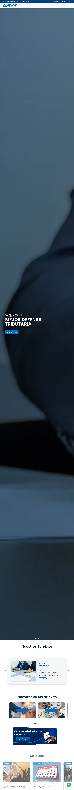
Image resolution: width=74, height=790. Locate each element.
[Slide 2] (36, 638)
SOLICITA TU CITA (12, 332)
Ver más (43, 678)
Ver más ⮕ (7, 787)
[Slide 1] (35, 638)
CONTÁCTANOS (20, 739)
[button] (5, 670)
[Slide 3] (38, 638)
